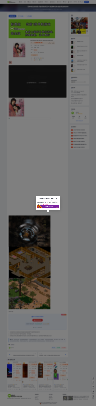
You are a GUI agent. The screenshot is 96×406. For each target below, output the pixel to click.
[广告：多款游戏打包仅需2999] (48, 206)
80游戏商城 (46, 204)
